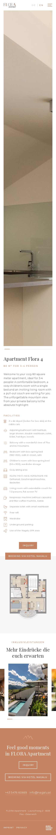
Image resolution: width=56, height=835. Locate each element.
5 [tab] (30, 720)
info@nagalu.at (40, 792)
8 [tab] (46, 720)
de (34, 5)
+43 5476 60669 (16, 792)
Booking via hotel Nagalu (27, 556)
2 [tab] (15, 720)
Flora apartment (10, 5)
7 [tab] (41, 720)
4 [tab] (25, 720)
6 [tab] (36, 720)
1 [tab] (9, 720)
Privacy (21, 827)
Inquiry (28, 545)
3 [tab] (20, 720)
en (41, 5)
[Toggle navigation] (50, 5)
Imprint (9, 827)
